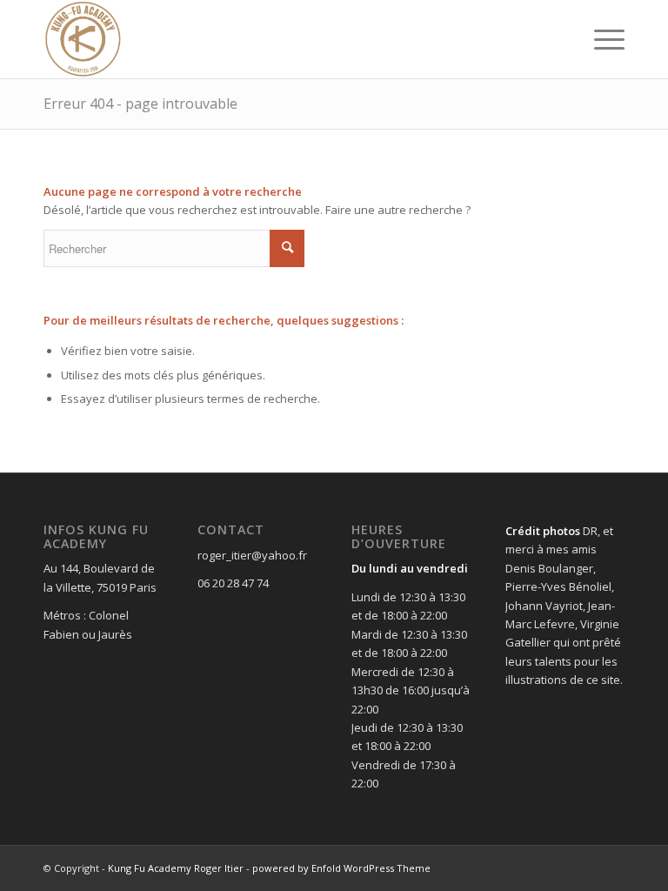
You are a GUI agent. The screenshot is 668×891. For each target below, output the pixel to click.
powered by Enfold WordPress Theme (341, 867)
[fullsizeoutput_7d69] (83, 39)
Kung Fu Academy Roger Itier (176, 867)
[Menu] (601, 39)
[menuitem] (601, 39)
